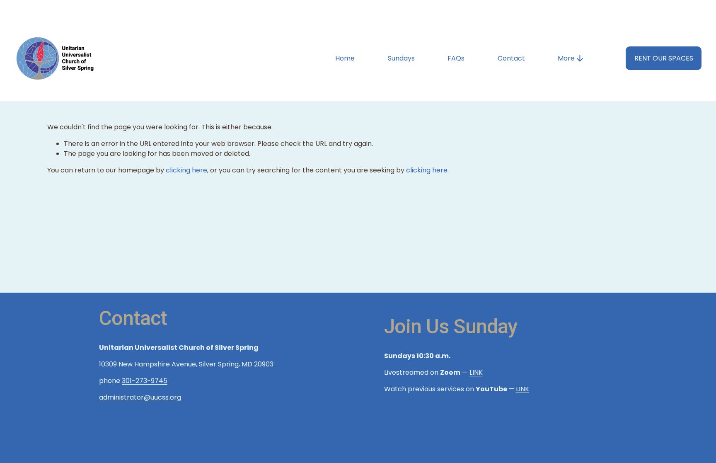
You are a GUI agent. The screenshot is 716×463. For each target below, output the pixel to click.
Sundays (401, 58)
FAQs (456, 58)
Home (345, 58)
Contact (511, 58)
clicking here (186, 170)
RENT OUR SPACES (663, 58)
